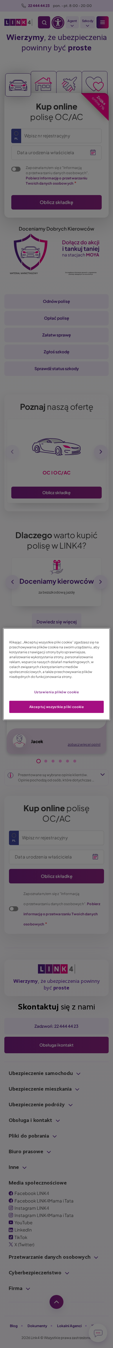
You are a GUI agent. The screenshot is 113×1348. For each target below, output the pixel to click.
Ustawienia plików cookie (56, 692)
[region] (56, 674)
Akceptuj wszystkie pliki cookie (56, 707)
